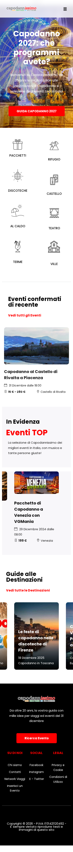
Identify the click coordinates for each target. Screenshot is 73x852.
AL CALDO (17, 226)
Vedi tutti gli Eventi (24, 315)
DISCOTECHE (17, 190)
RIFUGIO (54, 159)
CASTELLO (54, 194)
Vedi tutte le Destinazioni (28, 590)
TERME (18, 262)
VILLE (54, 264)
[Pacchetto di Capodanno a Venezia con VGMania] (36, 482)
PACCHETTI (17, 155)
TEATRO (54, 228)
